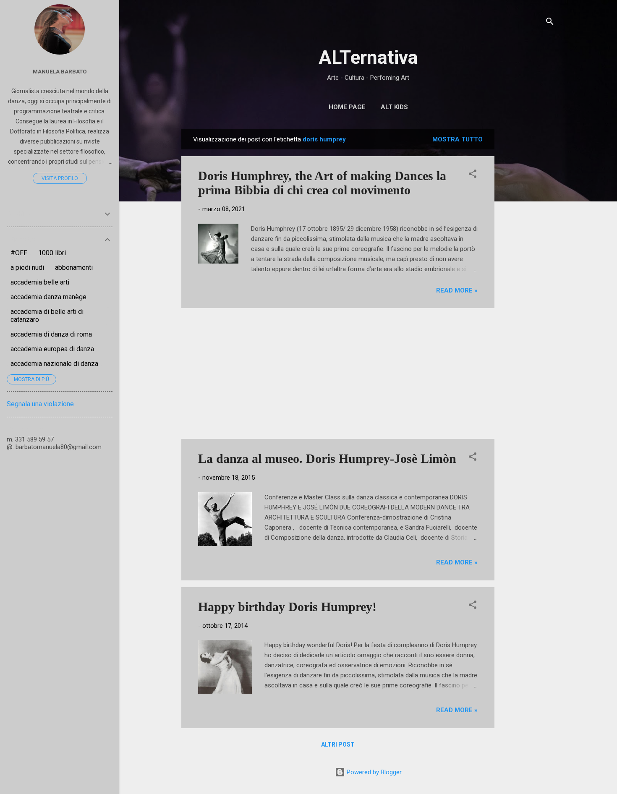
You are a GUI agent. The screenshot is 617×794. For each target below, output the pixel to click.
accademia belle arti (39, 282)
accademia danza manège (48, 297)
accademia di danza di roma (51, 334)
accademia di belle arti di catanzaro (47, 316)
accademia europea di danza (52, 349)
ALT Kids (394, 107)
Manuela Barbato (60, 71)
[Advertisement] (528, 255)
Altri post (338, 744)
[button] (473, 175)
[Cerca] (550, 23)
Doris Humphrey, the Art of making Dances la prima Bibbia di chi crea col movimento (322, 183)
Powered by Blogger (373, 772)
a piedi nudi (27, 268)
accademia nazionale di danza (54, 364)
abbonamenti (74, 268)
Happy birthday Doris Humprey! (287, 607)
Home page (347, 107)
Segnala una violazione (40, 404)
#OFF (18, 253)
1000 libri (52, 253)
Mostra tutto (457, 139)
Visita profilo (60, 178)
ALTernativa (368, 57)
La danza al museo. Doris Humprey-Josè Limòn (327, 458)
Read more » (457, 290)
